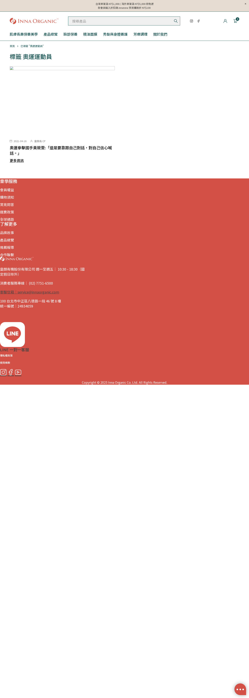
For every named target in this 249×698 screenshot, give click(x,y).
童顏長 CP (40, 141)
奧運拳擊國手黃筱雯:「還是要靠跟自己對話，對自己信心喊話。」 (61, 150)
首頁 (12, 46)
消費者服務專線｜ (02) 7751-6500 (26, 283)
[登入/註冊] (225, 21)
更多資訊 (17, 160)
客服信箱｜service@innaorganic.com (29, 291)
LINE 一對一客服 (14, 349)
